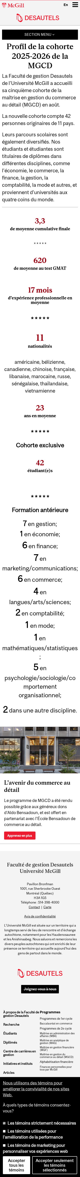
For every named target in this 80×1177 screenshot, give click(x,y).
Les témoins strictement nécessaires (42, 1123)
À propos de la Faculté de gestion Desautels (21, 1013)
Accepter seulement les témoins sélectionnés (55, 1165)
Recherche (11, 1024)
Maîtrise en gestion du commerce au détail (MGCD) (57, 1056)
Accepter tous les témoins (16, 1165)
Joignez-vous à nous (40, 989)
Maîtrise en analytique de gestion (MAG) (54, 1042)
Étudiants (10, 1033)
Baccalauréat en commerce (56, 1023)
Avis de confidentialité (40, 916)
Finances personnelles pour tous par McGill (56, 1068)
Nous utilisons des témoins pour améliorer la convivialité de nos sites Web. (36, 1089)
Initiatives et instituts (17, 1063)
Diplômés (10, 1042)
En (66, 5)
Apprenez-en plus (19, 835)
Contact (34, 907)
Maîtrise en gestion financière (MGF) (57, 1049)
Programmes (50, 1012)
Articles (8, 1072)
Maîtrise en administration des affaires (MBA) (57, 1035)
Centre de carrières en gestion (19, 1053)
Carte (47, 907)
